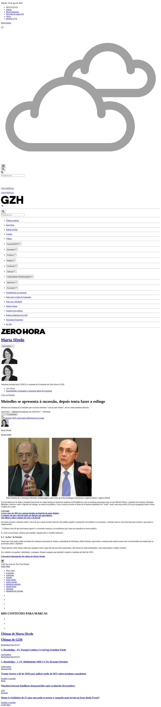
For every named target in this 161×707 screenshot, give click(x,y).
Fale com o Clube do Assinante (18, 297)
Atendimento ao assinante (16, 293)
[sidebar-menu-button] (3, 165)
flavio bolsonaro (12, 12)
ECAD (9, 324)
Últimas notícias (12, 220)
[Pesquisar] (3, 212)
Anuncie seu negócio (14, 311)
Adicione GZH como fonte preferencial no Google (24, 418)
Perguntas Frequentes (14, 320)
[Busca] (3, 169)
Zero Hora (10, 225)
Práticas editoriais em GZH (17, 315)
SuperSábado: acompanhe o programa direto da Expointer (29, 391)
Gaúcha (9, 234)
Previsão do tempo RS (15, 14)
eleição (9, 10)
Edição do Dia (11, 230)
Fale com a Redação (14, 302)
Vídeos (9, 239)
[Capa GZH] (80, 181)
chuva (8, 16)
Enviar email (6, 435)
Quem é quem (11, 306)
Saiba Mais (5, 566)
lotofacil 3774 (11, 19)
